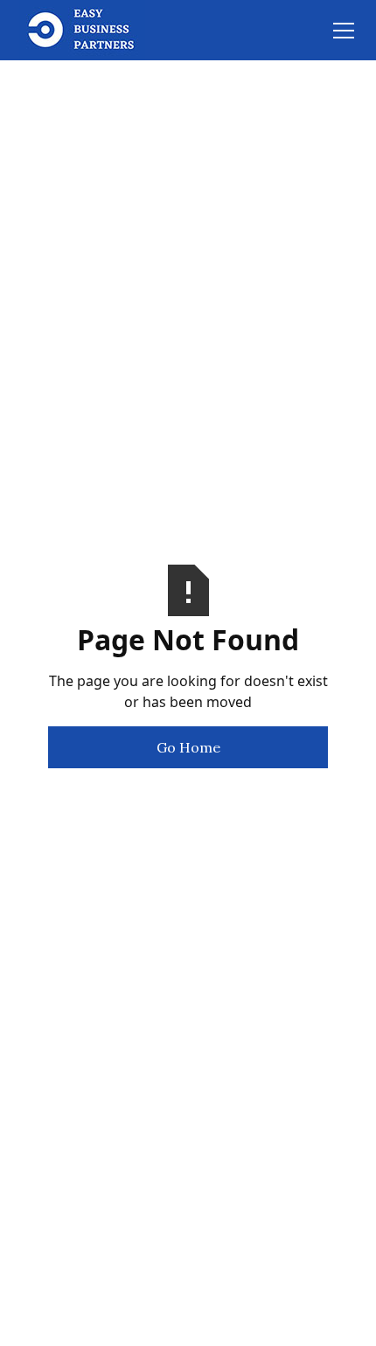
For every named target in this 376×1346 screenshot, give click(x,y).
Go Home (188, 747)
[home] (82, 30)
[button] (340, 31)
